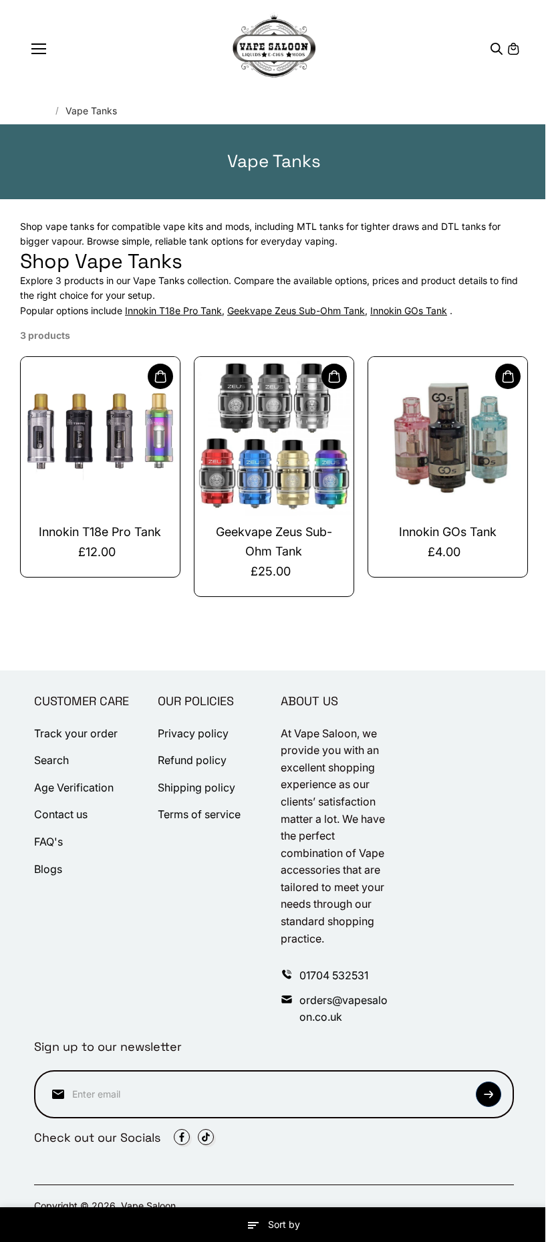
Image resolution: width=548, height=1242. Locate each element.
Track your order (76, 733)
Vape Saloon (148, 1205)
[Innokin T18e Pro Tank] (100, 436)
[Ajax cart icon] (513, 48)
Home (36, 110)
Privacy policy (193, 733)
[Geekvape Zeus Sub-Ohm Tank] (274, 436)
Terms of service (199, 814)
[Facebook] (182, 1137)
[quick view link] (160, 376)
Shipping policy (196, 787)
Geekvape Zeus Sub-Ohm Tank (296, 310)
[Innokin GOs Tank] (447, 436)
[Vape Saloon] (274, 48)
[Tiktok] (206, 1137)
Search (51, 760)
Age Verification (74, 787)
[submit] (488, 1094)
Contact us (61, 814)
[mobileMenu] (38, 49)
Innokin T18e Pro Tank (173, 310)
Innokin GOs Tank (408, 310)
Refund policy (192, 760)
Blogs (48, 869)
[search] (496, 48)
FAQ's (48, 841)
